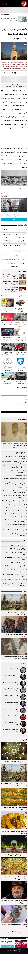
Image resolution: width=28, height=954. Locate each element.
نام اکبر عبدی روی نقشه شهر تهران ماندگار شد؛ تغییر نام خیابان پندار (13, 570)
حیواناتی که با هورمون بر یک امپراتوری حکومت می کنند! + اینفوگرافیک (14, 496)
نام (26, 391)
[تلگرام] (6, 256)
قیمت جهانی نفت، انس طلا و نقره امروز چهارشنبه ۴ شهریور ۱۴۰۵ (14, 558)
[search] (6, 4)
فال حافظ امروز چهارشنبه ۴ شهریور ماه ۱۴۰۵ (16, 562)
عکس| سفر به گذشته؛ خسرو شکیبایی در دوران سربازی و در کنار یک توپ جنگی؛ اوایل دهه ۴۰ (13, 501)
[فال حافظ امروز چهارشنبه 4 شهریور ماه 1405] (14, 844)
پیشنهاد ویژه (22, 419)
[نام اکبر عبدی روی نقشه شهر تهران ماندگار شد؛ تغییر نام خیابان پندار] (14, 890)
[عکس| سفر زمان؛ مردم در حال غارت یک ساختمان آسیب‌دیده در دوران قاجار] (14, 646)
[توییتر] (3, 256)
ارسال (14, 412)
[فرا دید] (24, 4)
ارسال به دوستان (7, 263)
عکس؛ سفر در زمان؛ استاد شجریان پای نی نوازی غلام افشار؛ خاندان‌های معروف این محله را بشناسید (14, 241)
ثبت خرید (14, 220)
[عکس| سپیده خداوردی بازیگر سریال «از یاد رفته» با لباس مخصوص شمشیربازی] (23, 697)
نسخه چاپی (13, 266)
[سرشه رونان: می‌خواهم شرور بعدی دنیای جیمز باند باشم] (23, 724)
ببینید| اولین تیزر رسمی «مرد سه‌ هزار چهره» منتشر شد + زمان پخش (13, 580)
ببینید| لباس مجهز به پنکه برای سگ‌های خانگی (15, 508)
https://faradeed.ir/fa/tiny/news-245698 (10, 259)
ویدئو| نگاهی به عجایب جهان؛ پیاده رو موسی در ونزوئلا (14, 479)
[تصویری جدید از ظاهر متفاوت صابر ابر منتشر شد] (23, 684)
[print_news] (12, 73)
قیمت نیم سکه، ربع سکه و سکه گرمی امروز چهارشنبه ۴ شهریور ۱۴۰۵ (13, 534)
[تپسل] (2, 196)
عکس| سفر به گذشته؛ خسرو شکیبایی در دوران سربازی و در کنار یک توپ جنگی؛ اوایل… (10, 289)
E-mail (25, 397)
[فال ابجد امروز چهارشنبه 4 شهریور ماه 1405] (14, 751)
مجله (25, 591)
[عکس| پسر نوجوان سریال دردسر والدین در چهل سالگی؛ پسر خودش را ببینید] (23, 710)
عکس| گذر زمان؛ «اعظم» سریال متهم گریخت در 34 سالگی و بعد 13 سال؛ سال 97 (15, 635)
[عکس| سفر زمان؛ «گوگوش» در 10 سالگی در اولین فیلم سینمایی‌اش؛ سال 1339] (22, 276)
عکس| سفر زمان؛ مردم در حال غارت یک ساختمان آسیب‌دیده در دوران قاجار (14, 520)
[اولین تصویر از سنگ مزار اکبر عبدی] (23, 677)
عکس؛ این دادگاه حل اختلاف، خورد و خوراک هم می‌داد (13, 234)
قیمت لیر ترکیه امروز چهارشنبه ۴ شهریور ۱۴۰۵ (15, 511)
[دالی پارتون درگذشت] (23, 670)
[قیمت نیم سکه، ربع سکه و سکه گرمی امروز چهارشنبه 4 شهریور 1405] (14, 866)
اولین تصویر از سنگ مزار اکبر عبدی (11, 675)
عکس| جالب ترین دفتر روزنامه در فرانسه (16, 505)
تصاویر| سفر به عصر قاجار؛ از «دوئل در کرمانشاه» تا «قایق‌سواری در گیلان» (14, 549)
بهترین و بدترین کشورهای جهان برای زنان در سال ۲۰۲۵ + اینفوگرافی (14, 471)
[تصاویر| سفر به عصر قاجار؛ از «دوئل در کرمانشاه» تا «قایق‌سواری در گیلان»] (14, 602)
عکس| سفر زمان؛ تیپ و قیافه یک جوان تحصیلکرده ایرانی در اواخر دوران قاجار (10, 283)
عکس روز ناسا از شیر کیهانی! (19, 488)
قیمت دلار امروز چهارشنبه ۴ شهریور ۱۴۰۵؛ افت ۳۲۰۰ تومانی (14, 575)
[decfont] (2, 73)
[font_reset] (4, 73)
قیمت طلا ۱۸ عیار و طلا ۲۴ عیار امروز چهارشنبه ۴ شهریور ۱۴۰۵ (13, 530)
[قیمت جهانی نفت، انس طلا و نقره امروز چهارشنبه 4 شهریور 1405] (14, 820)
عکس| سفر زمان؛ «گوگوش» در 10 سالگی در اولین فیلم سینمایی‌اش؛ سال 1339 (10, 276)
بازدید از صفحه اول (18, 263)
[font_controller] (7, 73)
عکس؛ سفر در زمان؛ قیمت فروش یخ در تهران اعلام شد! (13, 237)
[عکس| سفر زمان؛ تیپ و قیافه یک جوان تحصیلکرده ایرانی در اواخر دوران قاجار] (22, 282)
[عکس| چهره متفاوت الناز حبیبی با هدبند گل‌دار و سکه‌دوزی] (23, 690)
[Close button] (27, 938)
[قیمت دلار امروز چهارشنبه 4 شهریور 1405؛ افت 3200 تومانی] (14, 914)
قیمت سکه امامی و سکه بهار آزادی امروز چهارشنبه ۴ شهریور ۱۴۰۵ (14, 585)
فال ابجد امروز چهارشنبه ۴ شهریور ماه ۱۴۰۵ (16, 545)
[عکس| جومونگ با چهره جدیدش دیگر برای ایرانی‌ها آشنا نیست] (23, 731)
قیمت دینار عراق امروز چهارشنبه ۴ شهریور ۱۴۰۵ (15, 514)
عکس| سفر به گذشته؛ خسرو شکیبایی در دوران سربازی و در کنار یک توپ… (16, 444)
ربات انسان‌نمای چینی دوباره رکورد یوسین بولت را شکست (14, 457)
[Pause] (3, 211)
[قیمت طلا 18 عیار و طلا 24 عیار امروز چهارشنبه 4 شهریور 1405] (14, 797)
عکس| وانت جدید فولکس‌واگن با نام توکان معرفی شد (13, 517)
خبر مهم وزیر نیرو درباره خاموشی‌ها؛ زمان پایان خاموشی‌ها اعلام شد (15, 525)
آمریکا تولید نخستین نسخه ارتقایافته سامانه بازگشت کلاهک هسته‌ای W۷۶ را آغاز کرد (13, 467)
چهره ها (24, 664)
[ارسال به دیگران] (15, 73)
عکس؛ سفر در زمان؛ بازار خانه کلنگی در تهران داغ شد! (13, 245)
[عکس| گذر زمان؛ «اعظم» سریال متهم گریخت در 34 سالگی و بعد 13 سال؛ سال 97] (14, 624)
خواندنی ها (22, 271)
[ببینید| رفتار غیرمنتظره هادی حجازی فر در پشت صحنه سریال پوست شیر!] (23, 704)
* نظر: (26, 402)
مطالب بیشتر (14, 931)
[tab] (15, 447)
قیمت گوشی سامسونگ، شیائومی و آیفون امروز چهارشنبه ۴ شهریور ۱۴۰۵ (15, 484)
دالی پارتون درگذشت (20, 475)
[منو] (2, 4)
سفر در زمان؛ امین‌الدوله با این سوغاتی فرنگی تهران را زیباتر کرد (13, 230)
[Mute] (5, 211)
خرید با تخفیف (7, 946)
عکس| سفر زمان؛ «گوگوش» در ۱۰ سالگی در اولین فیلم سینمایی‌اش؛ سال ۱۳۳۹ (13, 462)
